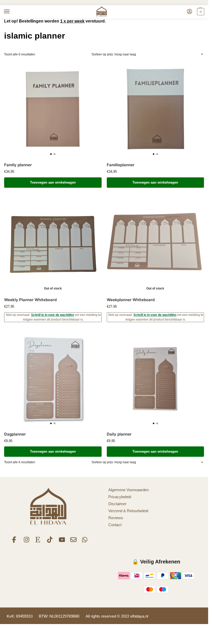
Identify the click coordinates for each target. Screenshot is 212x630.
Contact (115, 525)
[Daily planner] (155, 379)
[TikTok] (50, 541)
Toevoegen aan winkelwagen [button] (53, 182)
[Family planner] (53, 109)
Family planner (18, 164)
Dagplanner (15, 434)
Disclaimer (117, 504)
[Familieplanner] (155, 109)
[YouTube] (62, 541)
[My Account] (189, 11)
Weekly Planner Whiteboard (30, 299)
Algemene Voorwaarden (128, 490)
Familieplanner (120, 164)
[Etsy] (38, 541)
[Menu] (11, 12)
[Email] (73, 541)
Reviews (115, 518)
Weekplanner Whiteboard (131, 299)
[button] (200, 11)
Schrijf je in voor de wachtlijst (52, 315)
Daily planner (119, 434)
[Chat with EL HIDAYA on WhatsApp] (85, 541)
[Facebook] (15, 541)
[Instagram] (27, 541)
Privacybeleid (119, 497)
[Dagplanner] (53, 379)
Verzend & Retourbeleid (128, 511)
